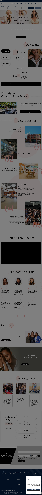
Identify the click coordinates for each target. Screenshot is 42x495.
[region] (33, 485)
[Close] (40, 477)
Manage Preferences (34, 491)
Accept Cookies (33, 489)
